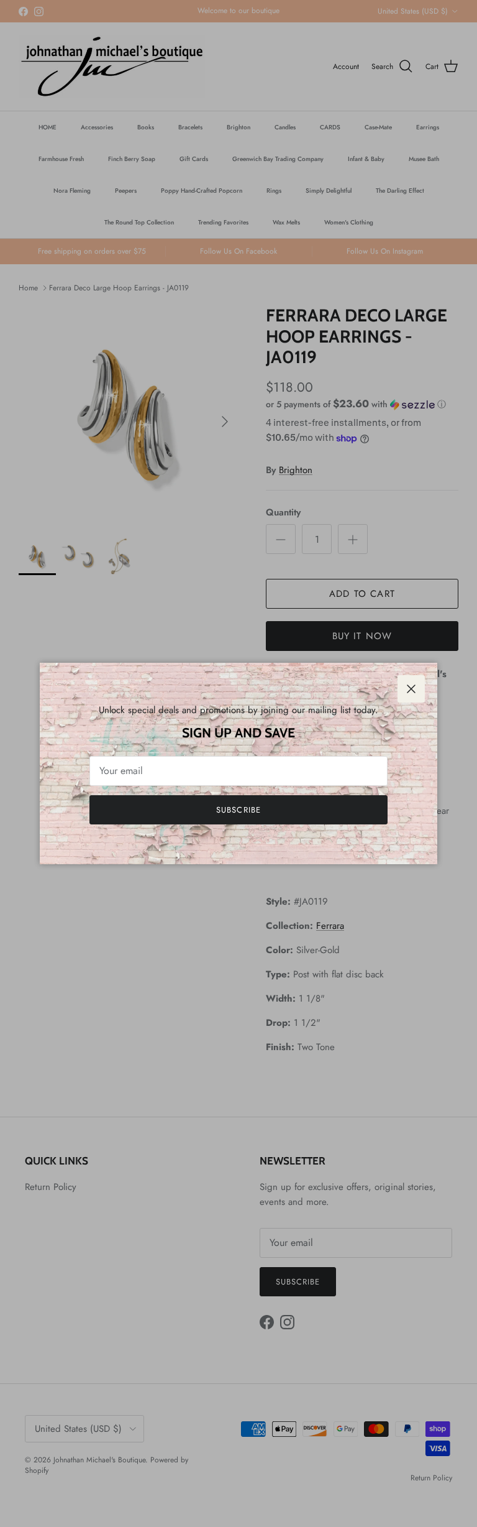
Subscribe (238, 810)
